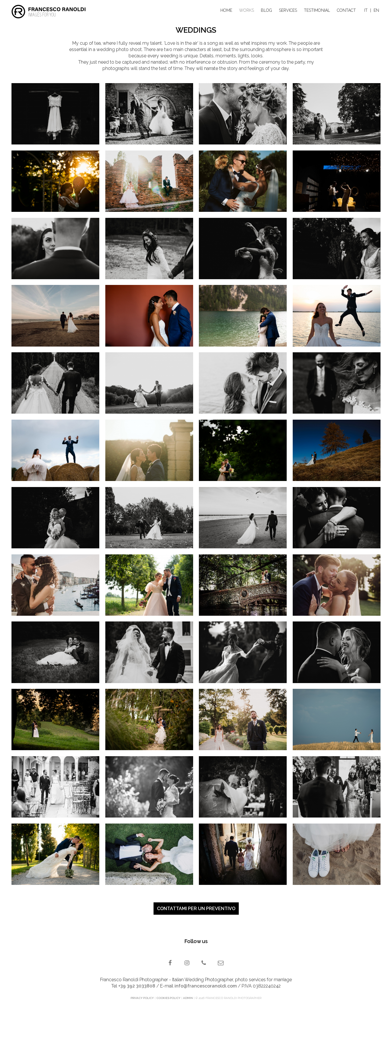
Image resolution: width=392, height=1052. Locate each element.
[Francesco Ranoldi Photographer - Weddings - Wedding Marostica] (149, 652)
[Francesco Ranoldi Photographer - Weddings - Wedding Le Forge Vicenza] (149, 719)
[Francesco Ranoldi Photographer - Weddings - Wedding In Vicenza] (149, 113)
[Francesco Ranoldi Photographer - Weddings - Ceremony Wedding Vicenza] (337, 787)
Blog (266, 10)
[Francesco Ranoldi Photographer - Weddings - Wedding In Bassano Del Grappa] (243, 854)
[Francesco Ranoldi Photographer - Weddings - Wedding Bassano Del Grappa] (243, 585)
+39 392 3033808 (136, 986)
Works (246, 10)
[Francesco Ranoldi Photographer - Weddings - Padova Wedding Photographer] (337, 585)
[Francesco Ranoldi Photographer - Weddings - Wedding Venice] (55, 585)
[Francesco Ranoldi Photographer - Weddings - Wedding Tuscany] (337, 719)
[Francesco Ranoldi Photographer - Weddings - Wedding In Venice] (149, 517)
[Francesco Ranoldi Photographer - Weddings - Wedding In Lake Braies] (243, 315)
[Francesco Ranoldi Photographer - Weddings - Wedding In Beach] (243, 517)
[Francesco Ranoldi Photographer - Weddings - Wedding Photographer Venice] (243, 113)
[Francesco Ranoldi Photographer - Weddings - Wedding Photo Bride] (337, 854)
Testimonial (317, 10)
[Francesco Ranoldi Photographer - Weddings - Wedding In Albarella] (337, 315)
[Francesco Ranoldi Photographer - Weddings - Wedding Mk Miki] (243, 450)
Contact (346, 10)
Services (288, 10)
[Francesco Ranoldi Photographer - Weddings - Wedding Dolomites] (337, 450)
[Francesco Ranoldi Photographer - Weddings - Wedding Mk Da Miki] (149, 585)
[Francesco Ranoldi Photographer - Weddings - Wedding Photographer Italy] (149, 383)
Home (226, 10)
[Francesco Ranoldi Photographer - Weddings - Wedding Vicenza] (243, 248)
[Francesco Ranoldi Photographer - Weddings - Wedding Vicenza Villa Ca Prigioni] (243, 787)
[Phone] (204, 963)
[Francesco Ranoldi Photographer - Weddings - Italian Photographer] (337, 181)
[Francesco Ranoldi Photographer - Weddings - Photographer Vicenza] (55, 113)
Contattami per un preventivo (196, 908)
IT (366, 10)
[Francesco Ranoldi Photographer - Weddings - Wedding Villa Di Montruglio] (149, 450)
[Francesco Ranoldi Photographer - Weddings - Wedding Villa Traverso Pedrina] (55, 450)
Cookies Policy (168, 998)
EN (376, 10)
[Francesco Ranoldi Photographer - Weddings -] (337, 113)
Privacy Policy (142, 998)
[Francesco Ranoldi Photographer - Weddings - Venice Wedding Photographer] (243, 383)
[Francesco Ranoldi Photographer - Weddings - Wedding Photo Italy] (243, 652)
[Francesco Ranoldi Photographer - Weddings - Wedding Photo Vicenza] (55, 652)
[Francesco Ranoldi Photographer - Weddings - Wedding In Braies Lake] (149, 248)
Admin (188, 998)
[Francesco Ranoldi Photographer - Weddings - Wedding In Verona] (149, 181)
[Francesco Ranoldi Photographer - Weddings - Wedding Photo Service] (55, 315)
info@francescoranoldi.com (205, 986)
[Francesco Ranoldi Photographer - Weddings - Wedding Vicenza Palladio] (149, 315)
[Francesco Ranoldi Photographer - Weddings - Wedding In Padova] (55, 181)
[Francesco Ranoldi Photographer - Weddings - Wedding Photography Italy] (337, 652)
